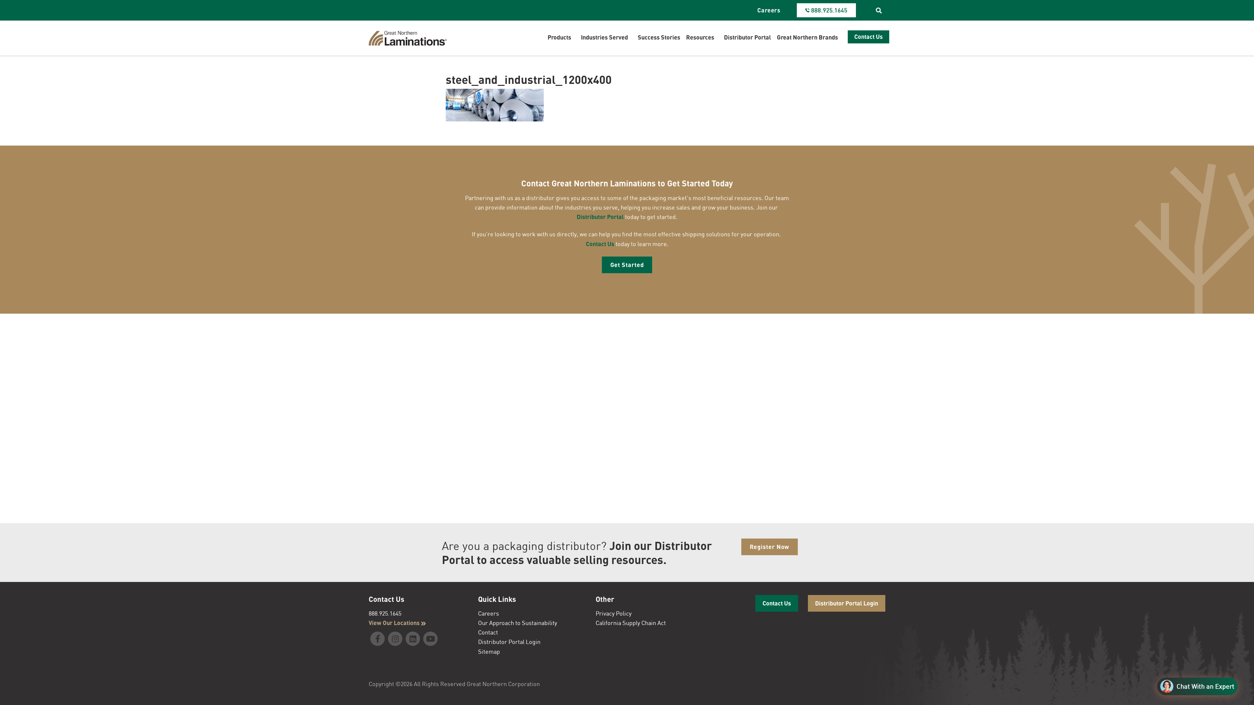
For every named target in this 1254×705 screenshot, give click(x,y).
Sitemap (489, 651)
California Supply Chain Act (631, 622)
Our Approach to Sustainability (517, 622)
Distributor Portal (600, 216)
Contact (488, 632)
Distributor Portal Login (509, 641)
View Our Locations (395, 622)
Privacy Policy (614, 613)
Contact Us (600, 243)
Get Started (627, 264)
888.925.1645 (385, 613)
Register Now (770, 546)
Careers (768, 10)
